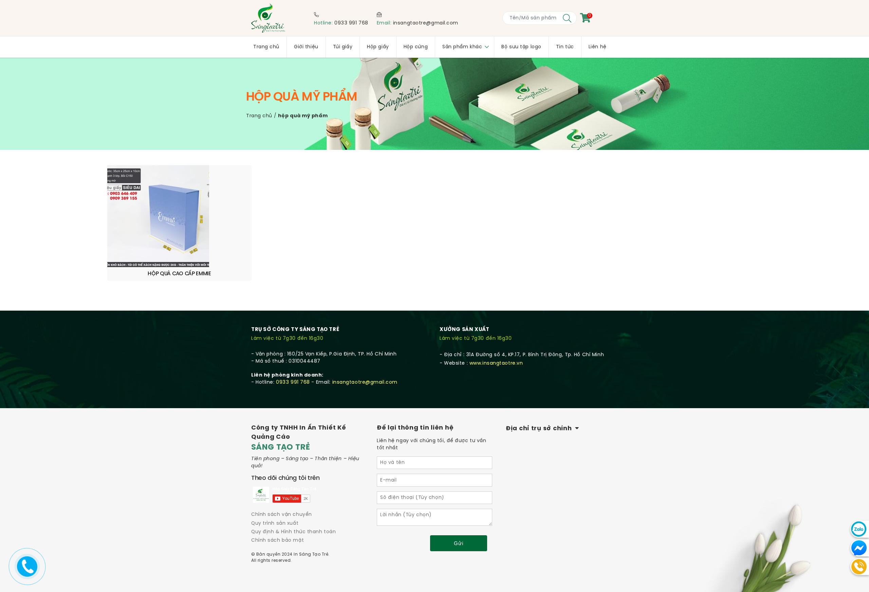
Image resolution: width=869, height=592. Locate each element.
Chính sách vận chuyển (281, 514)
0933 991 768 (351, 23)
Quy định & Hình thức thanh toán (293, 532)
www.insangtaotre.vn (496, 363)
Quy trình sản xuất (274, 523)
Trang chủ (259, 116)
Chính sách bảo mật (277, 540)
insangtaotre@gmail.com (425, 23)
